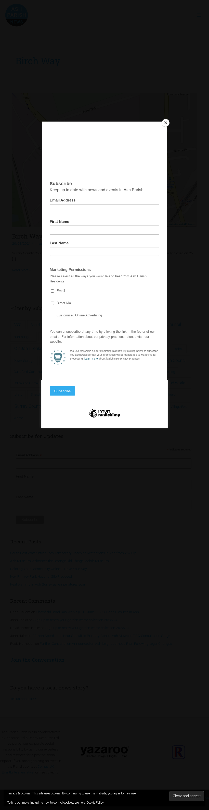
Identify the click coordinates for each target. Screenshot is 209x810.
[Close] (165, 123)
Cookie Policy (95, 802)
